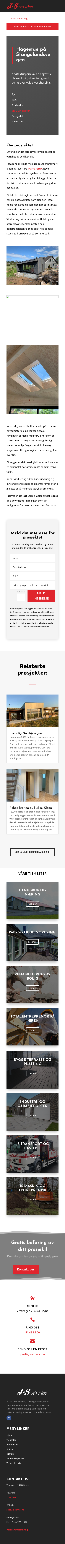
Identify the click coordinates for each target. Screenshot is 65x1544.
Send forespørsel (15, 1458)
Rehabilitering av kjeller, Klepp (31, 807)
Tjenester (11, 1439)
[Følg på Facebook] (8, 1417)
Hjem (9, 1435)
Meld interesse (41, 595)
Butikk (9, 1449)
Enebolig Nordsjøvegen (26, 733)
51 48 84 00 (32, 1332)
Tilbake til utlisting (18, 18)
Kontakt (10, 1453)
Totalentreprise (14, 1463)
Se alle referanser (32, 852)
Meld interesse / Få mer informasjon (32, 26)
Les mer (33, 904)
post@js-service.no (32, 1354)
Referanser (12, 1444)
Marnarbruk (35, 168)
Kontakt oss (26, 1269)
